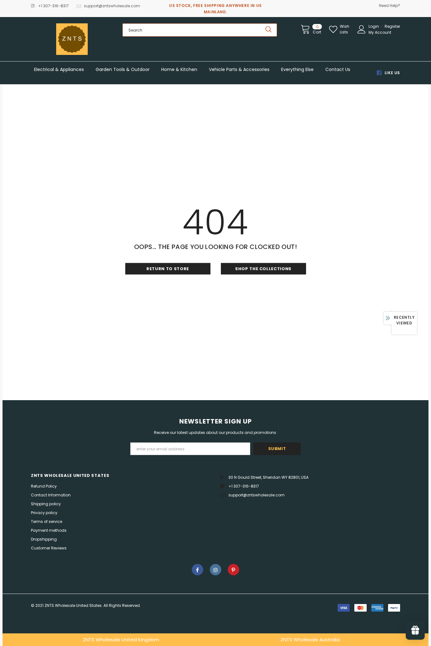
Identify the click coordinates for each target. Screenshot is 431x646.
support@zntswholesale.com (112, 6)
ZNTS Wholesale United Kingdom (121, 639)
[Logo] (72, 39)
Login (374, 26)
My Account (380, 32)
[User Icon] (361, 29)
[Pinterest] (233, 569)
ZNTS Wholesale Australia (310, 639)
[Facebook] (197, 569)
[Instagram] (215, 569)
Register (392, 26)
